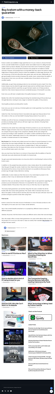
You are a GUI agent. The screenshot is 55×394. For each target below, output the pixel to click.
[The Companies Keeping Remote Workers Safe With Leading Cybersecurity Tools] (40, 269)
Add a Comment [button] (11, 231)
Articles (3, 7)
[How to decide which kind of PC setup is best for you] (14, 269)
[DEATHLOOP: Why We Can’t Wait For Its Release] (14, 294)
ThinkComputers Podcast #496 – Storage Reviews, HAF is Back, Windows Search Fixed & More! (40, 358)
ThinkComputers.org (11, 2)
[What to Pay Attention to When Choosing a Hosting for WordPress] (40, 244)
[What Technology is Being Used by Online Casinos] (40, 294)
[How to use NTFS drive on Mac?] (14, 244)
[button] (2, 2)
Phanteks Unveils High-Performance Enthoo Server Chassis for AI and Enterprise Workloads (40, 329)
